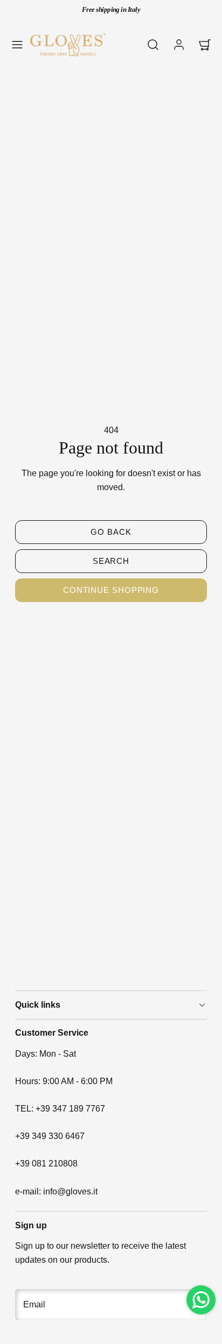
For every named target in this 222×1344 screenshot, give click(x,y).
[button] (17, 45)
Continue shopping (111, 590)
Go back (111, 531)
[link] (179, 45)
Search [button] (111, 560)
